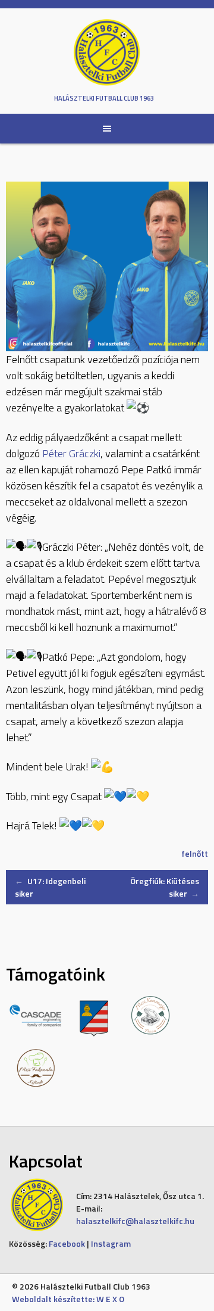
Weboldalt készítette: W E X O (68, 1299)
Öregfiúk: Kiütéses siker (164, 887)
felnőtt (194, 853)
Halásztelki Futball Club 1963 (104, 98)
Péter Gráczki (71, 453)
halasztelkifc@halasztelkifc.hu (135, 1221)
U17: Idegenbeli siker (50, 887)
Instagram (111, 1243)
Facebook (67, 1243)
